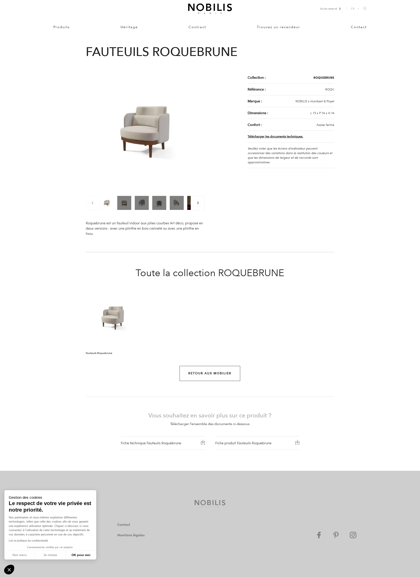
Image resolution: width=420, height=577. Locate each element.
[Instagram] (353, 535)
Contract (197, 27)
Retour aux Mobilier (209, 373)
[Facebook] (319, 535)
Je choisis (50, 555)
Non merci (19, 555)
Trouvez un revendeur (278, 27)
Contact (359, 27)
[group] (107, 203)
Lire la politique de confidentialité (28, 540)
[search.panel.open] (365, 9)
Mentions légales (131, 534)
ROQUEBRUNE (323, 77)
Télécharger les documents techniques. (275, 136)
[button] (9, 569)
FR (353, 8)
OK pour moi (81, 555)
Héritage (129, 27)
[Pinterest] (336, 535)
